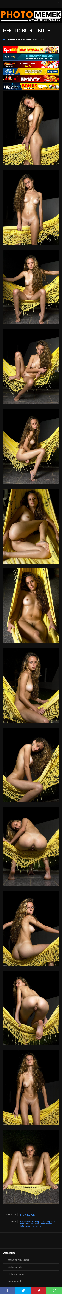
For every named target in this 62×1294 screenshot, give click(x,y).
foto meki (35, 1224)
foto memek (46, 1224)
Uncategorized (14, 1281)
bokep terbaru (26, 1222)
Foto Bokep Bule (27, 1215)
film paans (39, 1222)
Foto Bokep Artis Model (18, 1260)
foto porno (36, 1226)
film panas (50, 1222)
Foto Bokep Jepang (16, 1274)
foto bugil (24, 1224)
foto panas (25, 1226)
